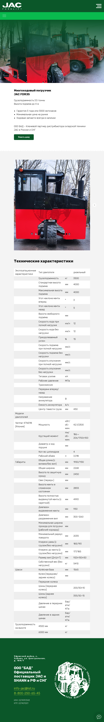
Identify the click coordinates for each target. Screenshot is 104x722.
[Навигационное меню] (98, 6)
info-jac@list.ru (24, 688)
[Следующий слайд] (94, 205)
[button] (24, 137)
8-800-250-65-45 (27, 693)
